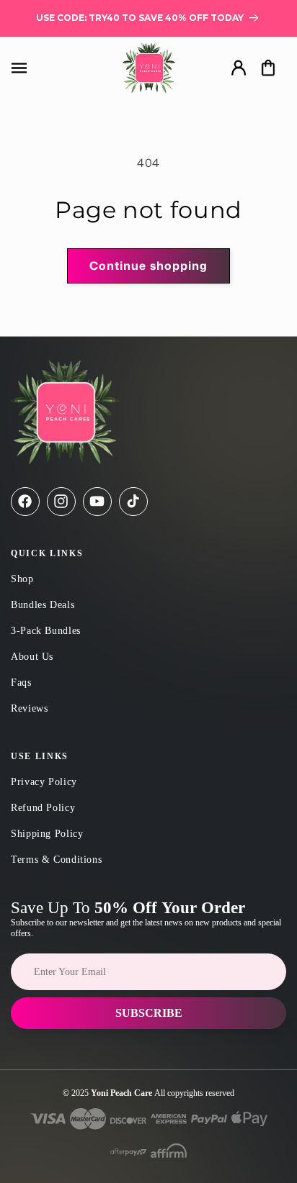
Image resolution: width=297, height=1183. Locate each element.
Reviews (29, 708)
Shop (22, 579)
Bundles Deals (42, 604)
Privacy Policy (44, 781)
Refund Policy (43, 807)
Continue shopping (148, 265)
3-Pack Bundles (46, 630)
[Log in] (238, 68)
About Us (32, 656)
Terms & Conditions (56, 859)
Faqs (21, 682)
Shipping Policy (47, 833)
